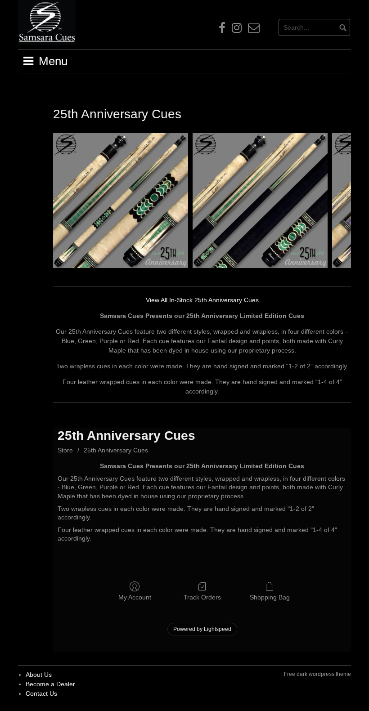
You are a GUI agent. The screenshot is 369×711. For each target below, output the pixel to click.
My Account (134, 597)
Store (65, 450)
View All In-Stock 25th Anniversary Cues (202, 300)
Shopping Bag (270, 597)
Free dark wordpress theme (317, 674)
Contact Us (41, 693)
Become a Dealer (50, 684)
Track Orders (202, 597)
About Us (39, 674)
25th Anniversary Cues (116, 450)
